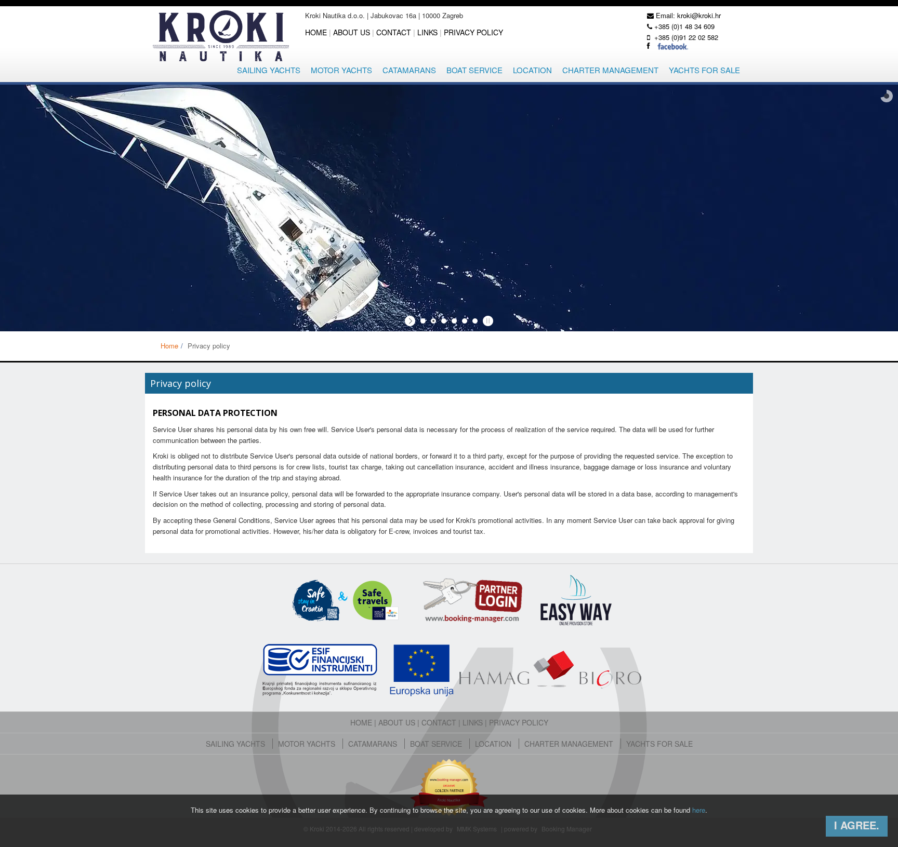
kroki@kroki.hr (699, 15)
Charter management (610, 69)
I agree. (856, 824)
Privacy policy (473, 32)
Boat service (474, 69)
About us (351, 32)
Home (316, 32)
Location (532, 69)
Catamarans (409, 69)
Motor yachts (341, 69)
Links (427, 32)
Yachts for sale (704, 69)
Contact (393, 32)
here (698, 810)
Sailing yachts (268, 69)
